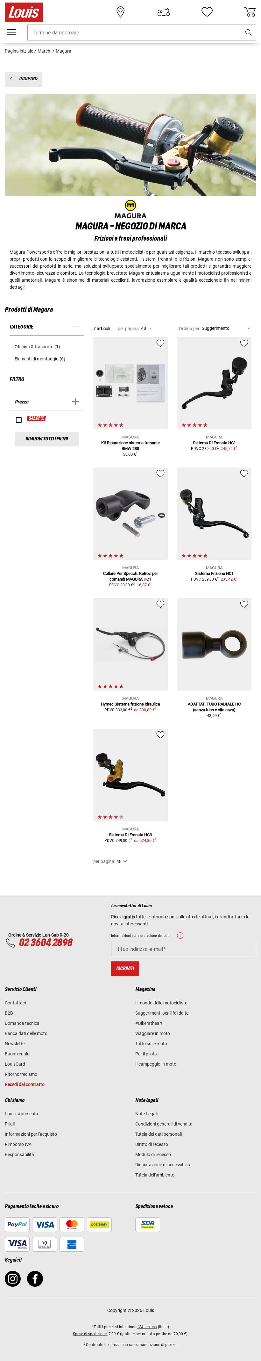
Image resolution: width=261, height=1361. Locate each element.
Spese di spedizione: (90, 1334)
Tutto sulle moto (151, 1043)
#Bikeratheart (149, 1023)
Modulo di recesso (153, 1154)
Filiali (10, 1123)
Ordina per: (190, 328)
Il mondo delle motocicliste (161, 1002)
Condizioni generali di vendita (164, 1123)
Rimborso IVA (18, 1144)
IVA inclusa (147, 1327)
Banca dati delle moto (26, 1033)
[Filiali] (120, 12)
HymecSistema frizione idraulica (130, 704)
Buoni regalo (17, 1053)
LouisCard (15, 1064)
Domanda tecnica (22, 1023)
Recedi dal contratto (25, 1084)
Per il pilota (146, 1053)
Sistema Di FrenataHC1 (214, 442)
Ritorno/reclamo (21, 1074)
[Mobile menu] (11, 32)
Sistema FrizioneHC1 (214, 573)
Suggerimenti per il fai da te (161, 1013)
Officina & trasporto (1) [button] (37, 346)
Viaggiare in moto (152, 1033)
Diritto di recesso (151, 1144)
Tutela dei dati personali (158, 1134)
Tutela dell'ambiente (154, 1174)
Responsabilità (19, 1154)
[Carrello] (249, 12)
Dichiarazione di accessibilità (163, 1164)
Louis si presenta (21, 1113)
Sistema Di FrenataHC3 (130, 834)
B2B (9, 1013)
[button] (248, 33)
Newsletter (15, 1043)
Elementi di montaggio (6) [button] (40, 358)
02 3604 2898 (45, 942)
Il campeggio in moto (155, 1064)
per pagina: (129, 328)
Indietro (28, 79)
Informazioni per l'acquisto (31, 1134)
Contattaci (15, 1002)
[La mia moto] (163, 12)
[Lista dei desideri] (207, 12)
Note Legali (146, 1113)
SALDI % (36, 418)
